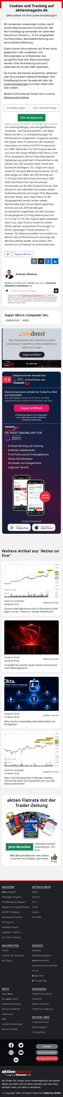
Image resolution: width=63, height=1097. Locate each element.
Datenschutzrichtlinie (16, 97)
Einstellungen (16, 108)
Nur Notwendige (45, 108)
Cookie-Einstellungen (16, 84)
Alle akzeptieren (31, 118)
